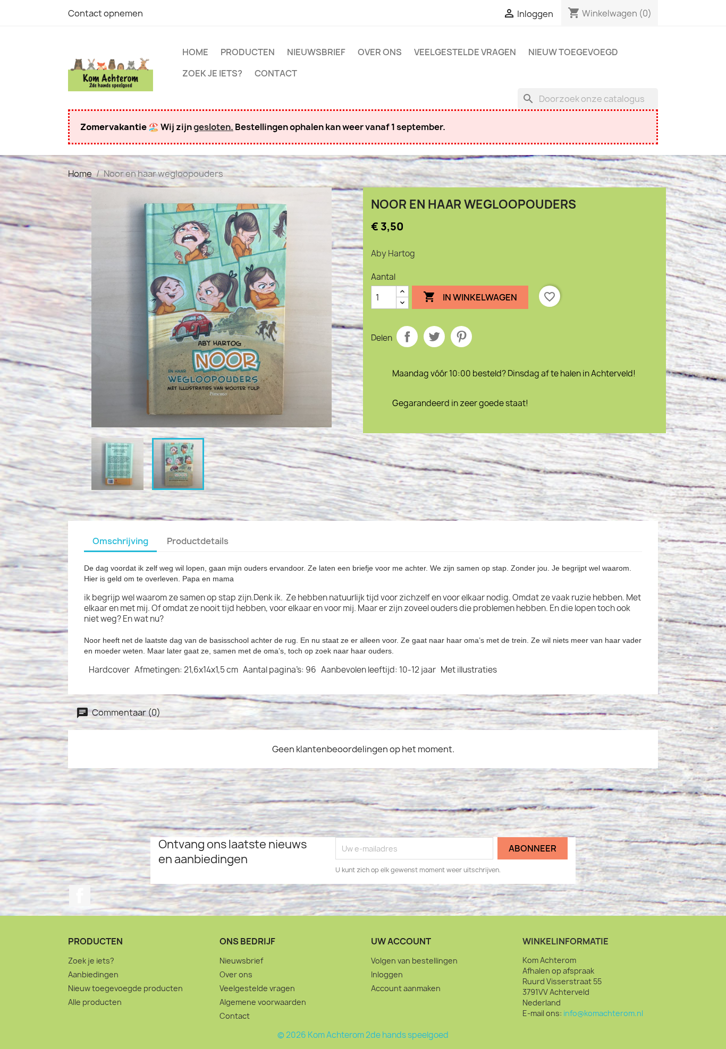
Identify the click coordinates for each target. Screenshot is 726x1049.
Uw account (401, 941)
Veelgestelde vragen (465, 52)
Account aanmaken (406, 988)
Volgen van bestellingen (414, 961)
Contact (276, 73)
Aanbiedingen (93, 974)
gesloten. (213, 127)
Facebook (79, 895)
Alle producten (95, 1002)
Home (195, 52)
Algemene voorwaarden (263, 1002)
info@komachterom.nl (603, 1013)
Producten (248, 52)
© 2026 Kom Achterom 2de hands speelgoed (363, 1035)
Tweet (434, 336)
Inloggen (387, 974)
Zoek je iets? (212, 73)
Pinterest (461, 336)
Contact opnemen (105, 13)
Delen (407, 336)
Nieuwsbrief (316, 52)
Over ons (380, 52)
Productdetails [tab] (198, 541)
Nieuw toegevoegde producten (125, 988)
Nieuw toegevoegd (573, 52)
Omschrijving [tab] (120, 541)
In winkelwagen (470, 296)
